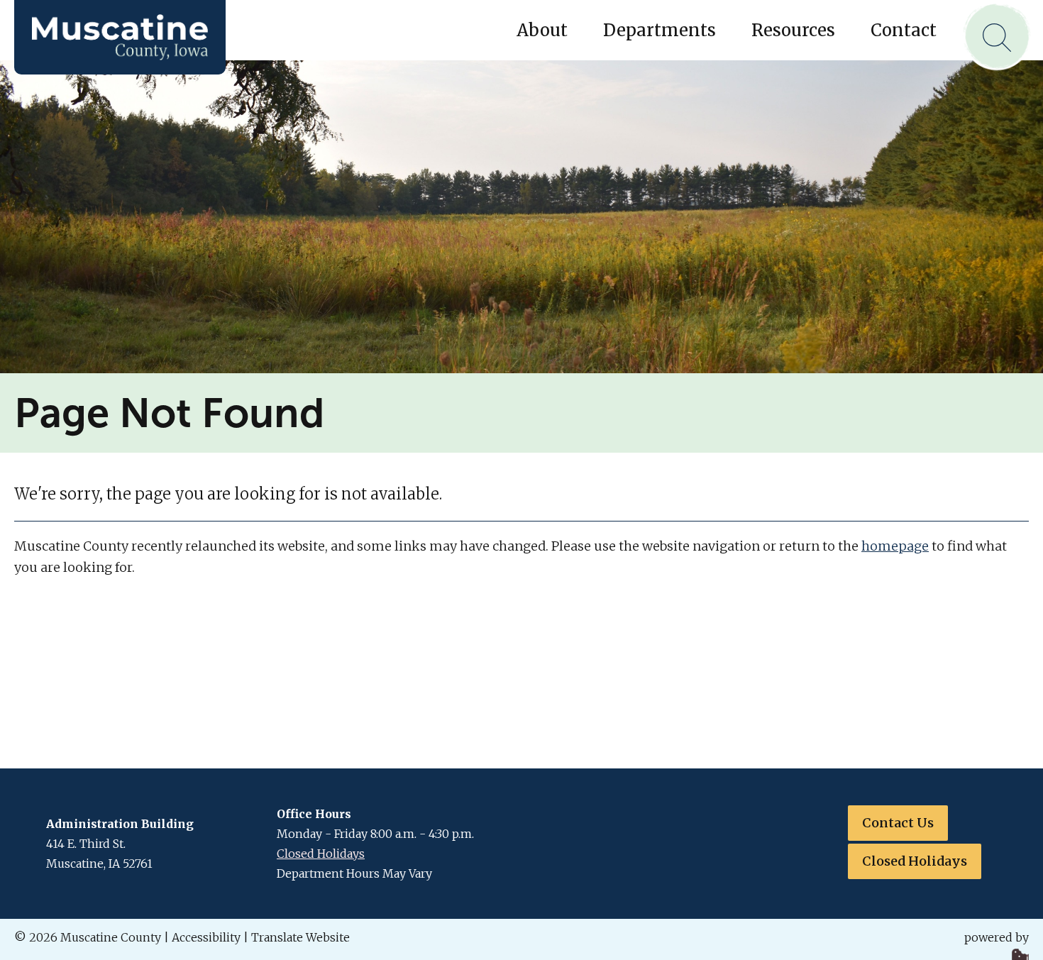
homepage (895, 546)
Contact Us (898, 823)
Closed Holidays (321, 853)
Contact (904, 30)
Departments (659, 30)
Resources (793, 30)
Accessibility (206, 937)
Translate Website (300, 937)
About (542, 30)
